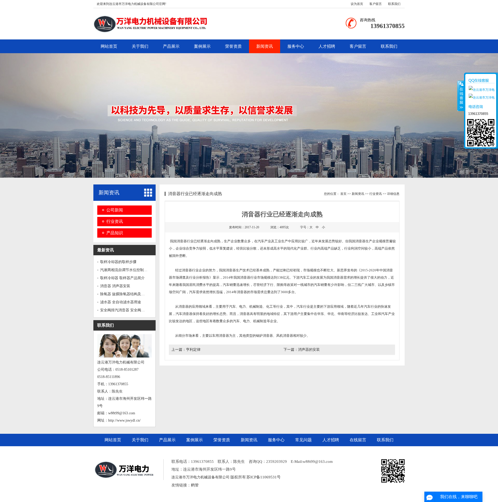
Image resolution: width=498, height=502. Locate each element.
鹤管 (195, 485)
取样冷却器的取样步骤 (118, 262)
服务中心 (295, 46)
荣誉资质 (233, 46)
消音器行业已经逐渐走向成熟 (195, 193)
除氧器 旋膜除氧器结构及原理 (124, 294)
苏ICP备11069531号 (263, 477)
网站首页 (109, 46)
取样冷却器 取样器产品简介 (122, 278)
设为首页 (357, 4)
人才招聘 (327, 46)
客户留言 (375, 4)
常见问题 (303, 440)
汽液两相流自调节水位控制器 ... (125, 270)
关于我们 (140, 46)
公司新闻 (114, 210)
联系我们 (394, 4)
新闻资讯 (264, 46)
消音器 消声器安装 (115, 286)
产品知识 (114, 233)
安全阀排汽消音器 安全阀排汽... (125, 310)
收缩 (461, 95)
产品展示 (171, 46)
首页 (343, 194)
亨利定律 (193, 350)
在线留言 (358, 440)
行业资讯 (114, 221)
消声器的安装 (309, 350)
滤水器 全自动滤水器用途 (120, 302)
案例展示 (202, 46)
